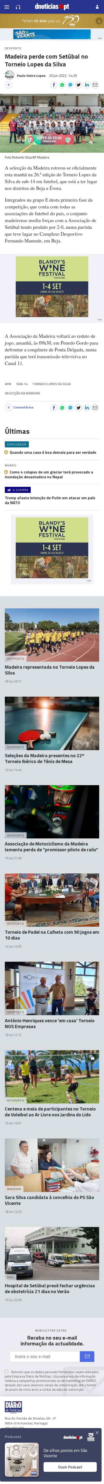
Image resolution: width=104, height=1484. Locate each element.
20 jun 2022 (63, 75)
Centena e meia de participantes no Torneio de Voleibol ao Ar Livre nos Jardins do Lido (50, 1111)
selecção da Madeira (22, 393)
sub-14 (22, 383)
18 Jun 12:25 (13, 1211)
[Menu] (6, 6)
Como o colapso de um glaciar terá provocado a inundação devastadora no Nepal (49, 474)
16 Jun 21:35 (13, 858)
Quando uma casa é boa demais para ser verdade (53, 452)
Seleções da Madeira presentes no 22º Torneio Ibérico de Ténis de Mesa (44, 758)
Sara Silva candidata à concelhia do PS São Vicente (49, 1200)
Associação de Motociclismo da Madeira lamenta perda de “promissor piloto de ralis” (51, 846)
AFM (8, 383)
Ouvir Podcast (70, 1467)
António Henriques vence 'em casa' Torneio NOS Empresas (50, 1023)
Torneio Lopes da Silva (51, 383)
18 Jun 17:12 (13, 1034)
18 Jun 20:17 (13, 681)
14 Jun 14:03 (13, 946)
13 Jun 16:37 (13, 1123)
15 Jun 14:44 (13, 769)
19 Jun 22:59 (13, 1299)
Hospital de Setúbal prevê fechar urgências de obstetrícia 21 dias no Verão (50, 1288)
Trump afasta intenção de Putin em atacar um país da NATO (50, 500)
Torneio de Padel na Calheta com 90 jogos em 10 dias (52, 935)
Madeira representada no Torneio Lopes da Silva (50, 669)
